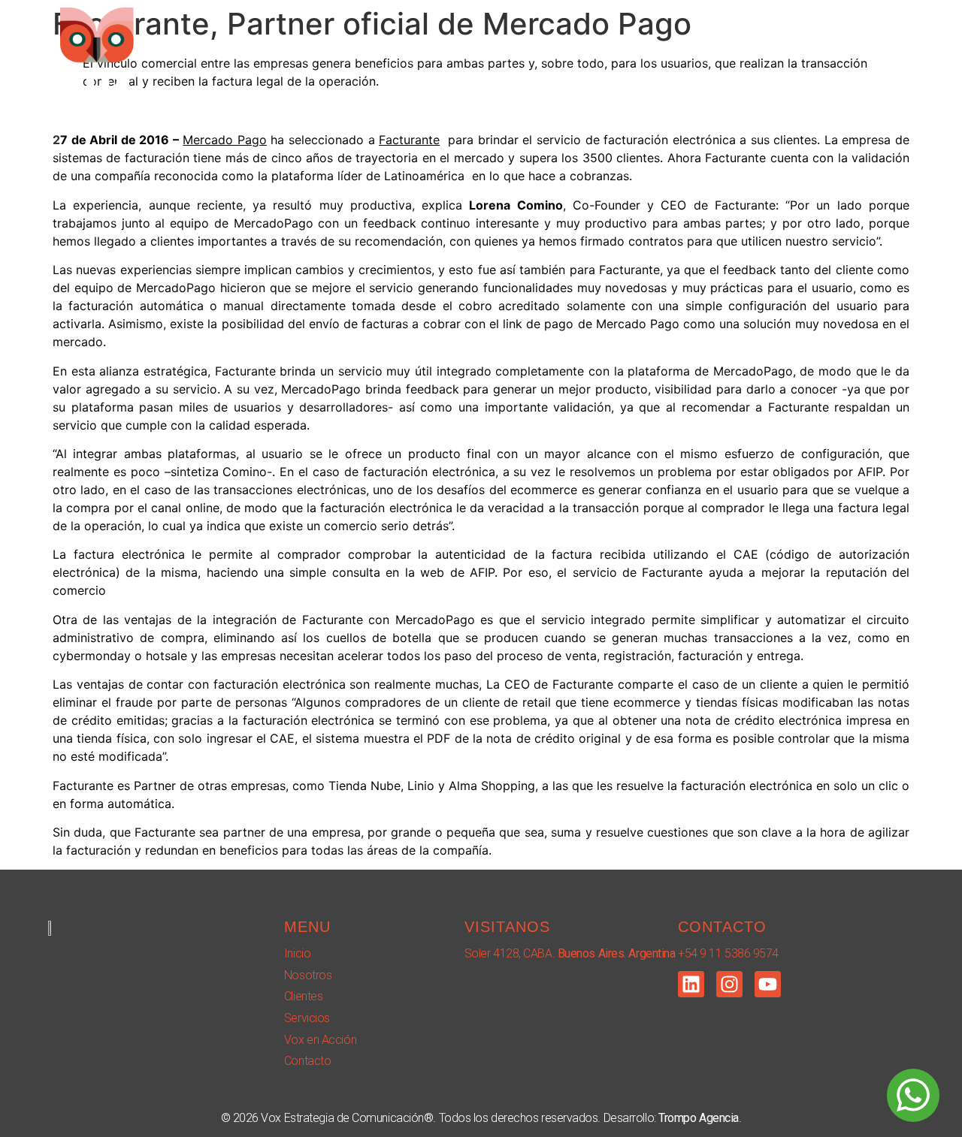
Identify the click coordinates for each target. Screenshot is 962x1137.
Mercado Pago (225, 139)
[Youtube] (768, 984)
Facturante (409, 139)
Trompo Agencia (698, 1118)
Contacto (878, 54)
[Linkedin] (691, 984)
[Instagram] (729, 984)
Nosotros (510, 54)
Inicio (433, 54)
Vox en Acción (778, 54)
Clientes (593, 54)
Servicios (678, 54)
